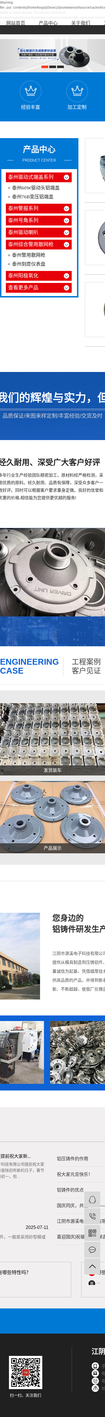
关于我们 (80, 23)
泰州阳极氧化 (23, 275)
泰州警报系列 (23, 208)
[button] (44, 67)
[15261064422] (92, 1216)
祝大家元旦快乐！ (75, 1174)
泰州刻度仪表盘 (28, 264)
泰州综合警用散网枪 (30, 244)
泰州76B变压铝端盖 (32, 197)
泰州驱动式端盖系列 (30, 177)
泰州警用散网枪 (28, 255)
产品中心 (48, 23)
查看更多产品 (23, 287)
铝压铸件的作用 (72, 1158)
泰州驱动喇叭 (23, 232)
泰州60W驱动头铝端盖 (36, 188)
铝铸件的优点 (70, 1190)
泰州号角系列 (23, 220)
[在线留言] (92, 1250)
